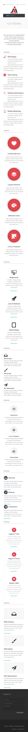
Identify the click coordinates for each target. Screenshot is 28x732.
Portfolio (11, 726)
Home (6, 726)
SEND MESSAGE (20, 712)
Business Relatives (19, 726)
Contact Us (21, 729)
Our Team (14, 729)
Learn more (13, 291)
